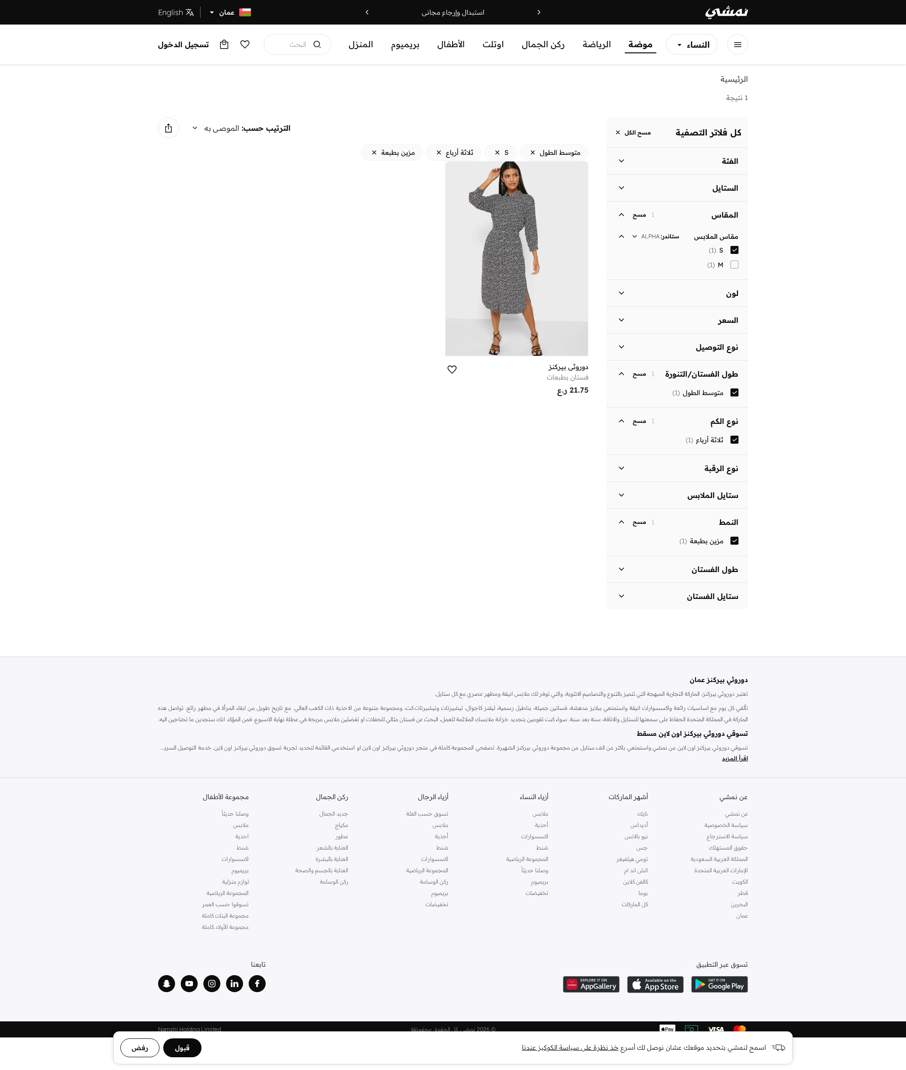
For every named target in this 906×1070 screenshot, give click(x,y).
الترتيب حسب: (266, 128)
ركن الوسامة (434, 881)
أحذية (541, 824)
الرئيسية (734, 79)
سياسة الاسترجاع (727, 836)
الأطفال (451, 44)
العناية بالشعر (332, 847)
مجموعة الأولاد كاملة (225, 926)
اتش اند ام (636, 870)
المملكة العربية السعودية (719, 858)
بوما (643, 892)
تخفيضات (537, 892)
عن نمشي (736, 813)
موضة (641, 44)
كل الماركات (635, 904)
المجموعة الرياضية (527, 858)
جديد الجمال (333, 813)
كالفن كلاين (635, 881)
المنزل (361, 44)
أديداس (639, 824)
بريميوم (405, 44)
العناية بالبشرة (332, 858)
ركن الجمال (543, 44)
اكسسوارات (534, 836)
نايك (643, 813)
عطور (342, 836)
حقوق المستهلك (728, 847)
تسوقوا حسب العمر (225, 904)
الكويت (740, 881)
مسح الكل (638, 132)
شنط (542, 847)
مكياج (341, 824)
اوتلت (493, 44)
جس (642, 847)
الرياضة (597, 44)
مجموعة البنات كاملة (225, 915)
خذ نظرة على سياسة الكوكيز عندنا (570, 1047)
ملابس (540, 813)
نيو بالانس (636, 836)
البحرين (739, 904)
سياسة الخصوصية (726, 824)
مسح (639, 214)
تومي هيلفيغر (632, 858)
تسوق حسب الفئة (427, 813)
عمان (742, 915)
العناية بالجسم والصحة (321, 870)
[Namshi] (726, 12)
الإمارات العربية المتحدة (721, 870)
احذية (242, 836)
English (170, 12)
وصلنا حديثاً (534, 870)
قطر (743, 892)
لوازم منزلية (235, 881)
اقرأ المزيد (735, 758)
